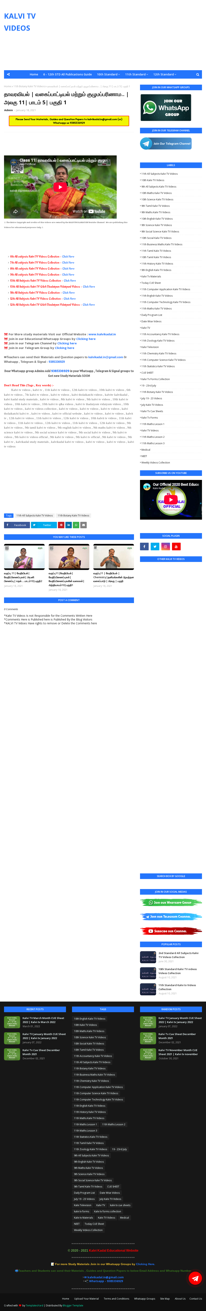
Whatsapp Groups (144, 1298)
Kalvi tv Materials (151, 276)
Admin (8, 110)
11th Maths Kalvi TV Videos (156, 308)
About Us (180, 1298)
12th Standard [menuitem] (163, 74)
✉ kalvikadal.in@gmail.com (104, 1277)
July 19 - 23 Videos (151, 398)
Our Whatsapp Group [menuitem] (74, 83)
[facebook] (144, 546)
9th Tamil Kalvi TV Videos (155, 206)
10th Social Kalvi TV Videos (156, 238)
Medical (145, 449)
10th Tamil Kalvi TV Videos (156, 257)
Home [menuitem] (34, 74)
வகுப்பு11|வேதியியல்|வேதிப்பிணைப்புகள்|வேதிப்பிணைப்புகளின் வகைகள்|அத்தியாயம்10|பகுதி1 (66, 579)
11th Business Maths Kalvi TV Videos (161, 244)
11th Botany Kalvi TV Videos (73, 515)
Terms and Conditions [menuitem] (145, 83)
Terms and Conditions (116, 1298)
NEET (144, 456)
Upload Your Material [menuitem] (109, 83)
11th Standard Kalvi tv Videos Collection (177, 987)
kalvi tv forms (149, 417)
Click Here (68, 257)
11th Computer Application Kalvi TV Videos (165, 289)
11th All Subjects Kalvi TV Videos (34, 515)
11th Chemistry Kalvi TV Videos (158, 353)
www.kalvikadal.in (103, 334)
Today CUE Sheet (151, 283)
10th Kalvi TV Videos (152, 180)
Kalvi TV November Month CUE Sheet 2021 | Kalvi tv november (178, 1052)
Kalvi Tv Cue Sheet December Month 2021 (41, 1052)
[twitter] (155, 546)
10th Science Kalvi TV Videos (157, 199)
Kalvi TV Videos (150, 430)
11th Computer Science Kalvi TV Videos (163, 360)
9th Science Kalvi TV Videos (156, 225)
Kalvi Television (150, 347)
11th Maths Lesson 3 (153, 443)
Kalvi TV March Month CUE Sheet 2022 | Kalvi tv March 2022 (43, 1020)
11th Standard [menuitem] (135, 74)
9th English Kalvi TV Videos (156, 270)
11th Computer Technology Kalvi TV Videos (165, 302)
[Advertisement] (132, 35)
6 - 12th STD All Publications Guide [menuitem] (67, 74)
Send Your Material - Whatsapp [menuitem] (31, 83)
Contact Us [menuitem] (103, 91)
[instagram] (165, 546)
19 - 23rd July (148, 385)
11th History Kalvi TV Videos (157, 263)
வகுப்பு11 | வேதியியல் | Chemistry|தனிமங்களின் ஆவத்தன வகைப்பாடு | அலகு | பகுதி (113, 577)
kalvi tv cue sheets (152, 411)
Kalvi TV (145, 328)
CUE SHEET (147, 372)
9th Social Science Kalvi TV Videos (160, 231)
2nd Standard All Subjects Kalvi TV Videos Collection (179, 955)
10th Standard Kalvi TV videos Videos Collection (178, 971)
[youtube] (176, 546)
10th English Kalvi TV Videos (157, 218)
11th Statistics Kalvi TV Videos (158, 366)
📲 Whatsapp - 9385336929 (104, 1281)
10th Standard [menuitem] (107, 74)
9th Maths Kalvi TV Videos (155, 212)
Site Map (165, 1298)
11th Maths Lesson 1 (153, 424)
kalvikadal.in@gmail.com (103, 119)
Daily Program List (151, 315)
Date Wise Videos (151, 321)
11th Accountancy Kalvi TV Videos (160, 334)
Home (65, 1298)
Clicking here (86, 339)
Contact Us (196, 1298)
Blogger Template (73, 1305)
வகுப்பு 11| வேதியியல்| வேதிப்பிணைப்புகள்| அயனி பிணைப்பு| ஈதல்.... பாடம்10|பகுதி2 (23, 577)
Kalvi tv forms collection (155, 379)
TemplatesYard (34, 1305)
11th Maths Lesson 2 (153, 437)
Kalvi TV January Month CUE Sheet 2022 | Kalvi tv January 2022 (44, 1036)
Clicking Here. (105, 1264)
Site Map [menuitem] (172, 83)
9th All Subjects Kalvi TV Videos (158, 186)
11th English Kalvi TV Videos (157, 295)
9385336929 (77, 123)
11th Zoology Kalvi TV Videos (157, 340)
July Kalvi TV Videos (152, 405)
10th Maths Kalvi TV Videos (156, 193)
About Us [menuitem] (190, 83)
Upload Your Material (86, 1298)
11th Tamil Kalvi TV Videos (156, 250)
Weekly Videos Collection (155, 462)
